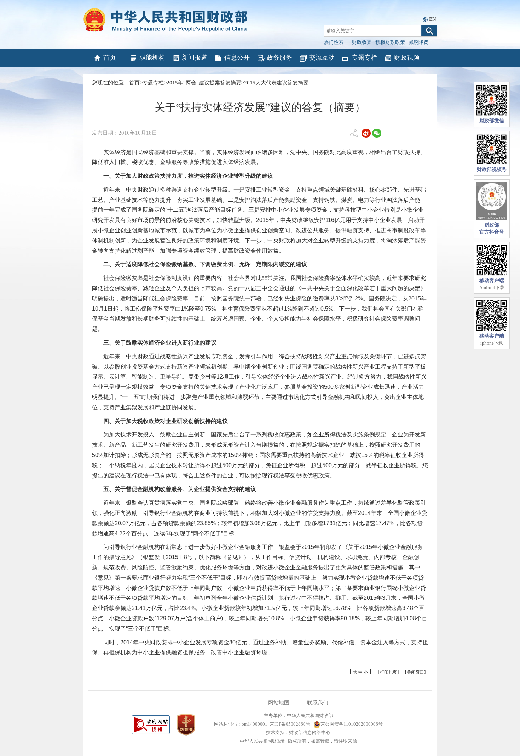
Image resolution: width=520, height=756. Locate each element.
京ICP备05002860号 (290, 724)
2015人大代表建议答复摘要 (276, 83)
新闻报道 (194, 57)
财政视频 (407, 57)
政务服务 (279, 57)
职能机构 (152, 57)
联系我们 (317, 702)
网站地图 (278, 702)
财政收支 (362, 42)
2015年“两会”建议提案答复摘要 (204, 83)
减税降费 (418, 42)
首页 (109, 57)
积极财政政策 (390, 42)
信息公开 (237, 57)
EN (432, 19)
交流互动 (322, 57)
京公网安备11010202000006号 (351, 724)
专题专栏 (364, 57)
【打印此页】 (388, 672)
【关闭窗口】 (415, 672)
